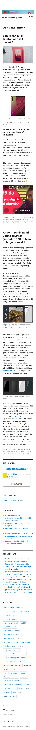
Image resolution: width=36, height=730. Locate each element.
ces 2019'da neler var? (12, 642)
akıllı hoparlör (9, 608)
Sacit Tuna (22, 582)
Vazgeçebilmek (13, 474)
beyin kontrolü (23, 611)
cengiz (15, 569)
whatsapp (7, 692)
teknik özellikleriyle (10, 371)
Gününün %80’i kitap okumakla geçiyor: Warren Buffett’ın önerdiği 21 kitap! (18, 566)
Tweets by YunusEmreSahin (13, 500)
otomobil (14, 669)
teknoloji (26, 685)
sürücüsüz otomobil (11, 681)
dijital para (26, 642)
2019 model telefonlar (19, 219)
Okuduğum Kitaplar (17, 469)
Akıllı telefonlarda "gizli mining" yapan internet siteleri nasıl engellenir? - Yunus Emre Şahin (18, 589)
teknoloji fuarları (10, 688)
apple (14, 611)
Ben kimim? (7, 715)
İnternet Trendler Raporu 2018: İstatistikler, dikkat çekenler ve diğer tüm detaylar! (18, 574)
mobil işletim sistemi (13, 453)
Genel (13, 217)
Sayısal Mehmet (22, 561)
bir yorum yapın (16, 225)
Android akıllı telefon (9, 451)
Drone (20, 646)
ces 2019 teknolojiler (11, 631)
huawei (6, 658)
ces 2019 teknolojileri (11, 634)
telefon (18, 223)
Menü (31, 16)
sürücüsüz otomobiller (12, 685)
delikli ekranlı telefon (9, 223)
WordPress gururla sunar (23, 726)
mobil (4, 453)
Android (28, 449)
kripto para (8, 661)
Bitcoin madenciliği (11, 623)
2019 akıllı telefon (22, 217)
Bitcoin (15, 615)
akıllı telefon (13, 221)
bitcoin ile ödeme (10, 619)
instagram (15, 658)
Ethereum (7, 650)
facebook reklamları (11, 654)
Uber (27, 688)
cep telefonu (21, 221)
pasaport (22, 673)
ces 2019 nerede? (10, 627)
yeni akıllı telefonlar (26, 223)
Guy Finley (11, 476)
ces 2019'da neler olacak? (13, 638)
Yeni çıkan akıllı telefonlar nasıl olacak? (13, 39)
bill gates (7, 615)
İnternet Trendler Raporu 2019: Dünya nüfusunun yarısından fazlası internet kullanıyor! (19, 536)
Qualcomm (8, 677)
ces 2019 (23, 623)
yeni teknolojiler (10, 696)
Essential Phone (26, 451)
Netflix (6, 669)
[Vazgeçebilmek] (5, 475)
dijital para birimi (10, 646)
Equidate (18, 416)
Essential (18, 451)
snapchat (23, 677)
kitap (23, 658)
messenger (27, 665)
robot (16, 677)
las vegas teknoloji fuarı (12, 665)
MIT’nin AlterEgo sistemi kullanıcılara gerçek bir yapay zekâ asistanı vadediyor (18, 518)
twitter (20, 688)
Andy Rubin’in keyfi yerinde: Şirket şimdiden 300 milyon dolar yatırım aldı (17, 237)
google (23, 654)
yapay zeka (17, 692)
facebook (16, 650)
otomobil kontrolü (10, 673)
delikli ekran (29, 221)
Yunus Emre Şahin (12, 17)
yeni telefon (6, 225)
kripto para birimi (20, 661)
